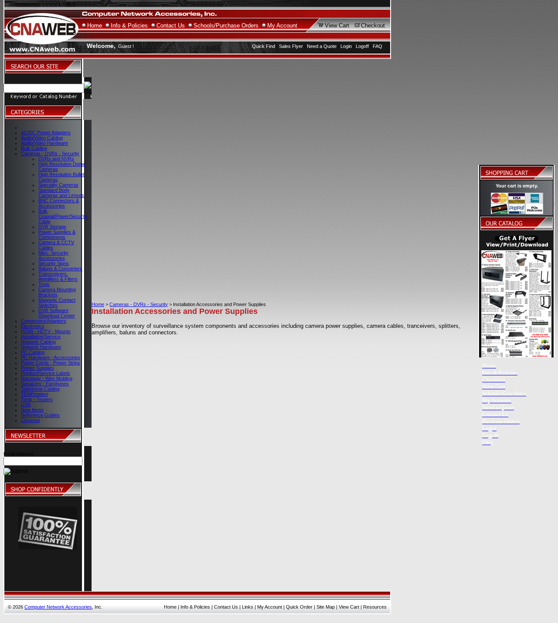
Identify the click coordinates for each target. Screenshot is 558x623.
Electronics (32, 326)
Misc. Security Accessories (53, 255)
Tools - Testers (37, 399)
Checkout (373, 25)
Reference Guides (40, 415)
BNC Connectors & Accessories (58, 203)
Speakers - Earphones (45, 383)
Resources (375, 606)
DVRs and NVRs (56, 158)
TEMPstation (34, 394)
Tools (44, 284)
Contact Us (171, 25)
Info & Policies (129, 25)
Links (247, 606)
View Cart (337, 25)
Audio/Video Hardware (44, 143)
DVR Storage (52, 226)
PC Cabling (32, 352)
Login (346, 46)
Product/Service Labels (45, 373)
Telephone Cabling (40, 389)
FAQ (377, 46)
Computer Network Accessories (58, 606)
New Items (32, 409)
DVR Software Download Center (56, 313)
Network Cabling (38, 341)
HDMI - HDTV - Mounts (46, 331)
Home (94, 25)
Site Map (325, 606)
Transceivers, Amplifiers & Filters (58, 276)
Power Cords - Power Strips (50, 362)
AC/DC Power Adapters (46, 132)
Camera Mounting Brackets (57, 292)
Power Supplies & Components (56, 234)
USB (26, 404)
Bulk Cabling (34, 148)
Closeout (30, 420)
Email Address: (19, 453)
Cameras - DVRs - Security (50, 153)
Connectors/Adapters (43, 320)
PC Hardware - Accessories (50, 357)
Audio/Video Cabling (42, 137)
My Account (282, 25)
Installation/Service (41, 336)
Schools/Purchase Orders (226, 25)
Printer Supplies (37, 368)
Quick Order (299, 606)
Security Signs (53, 263)
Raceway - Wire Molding (46, 378)
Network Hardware (41, 347)
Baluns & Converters (60, 268)
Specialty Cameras (58, 184)
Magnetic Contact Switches (56, 302)
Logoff (362, 46)
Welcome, (101, 45)
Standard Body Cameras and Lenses (61, 192)
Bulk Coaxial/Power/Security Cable (63, 216)
